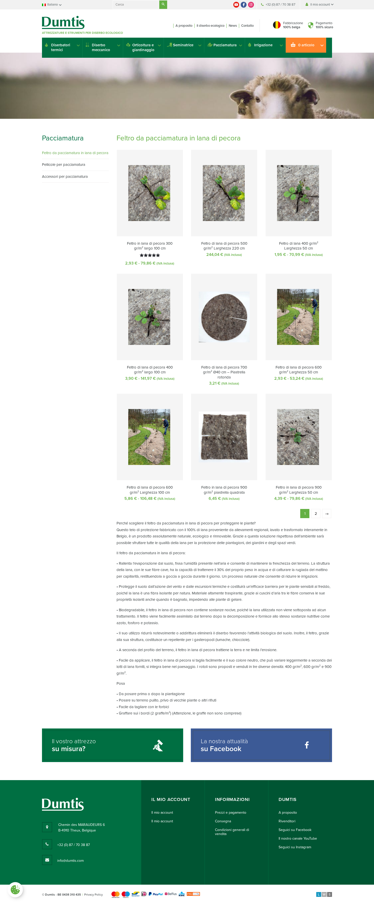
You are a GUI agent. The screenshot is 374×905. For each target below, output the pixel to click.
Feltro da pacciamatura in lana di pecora (75, 153)
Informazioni (232, 799)
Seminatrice (183, 45)
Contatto (247, 26)
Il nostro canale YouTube (298, 838)
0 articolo (306, 45)
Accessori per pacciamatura (65, 176)
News (233, 26)
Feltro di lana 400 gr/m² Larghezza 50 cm (298, 246)
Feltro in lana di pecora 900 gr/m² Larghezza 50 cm (299, 490)
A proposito (184, 26)
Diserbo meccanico (101, 47)
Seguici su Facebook (295, 830)
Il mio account (320, 5)
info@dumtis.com (70, 860)
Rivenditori (287, 821)
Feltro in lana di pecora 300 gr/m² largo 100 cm (149, 246)
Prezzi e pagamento (230, 812)
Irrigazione (263, 45)
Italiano (52, 5)
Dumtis (288, 799)
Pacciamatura (225, 45)
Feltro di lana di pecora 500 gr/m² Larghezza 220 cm (224, 246)
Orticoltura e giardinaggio (143, 47)
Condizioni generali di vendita (232, 832)
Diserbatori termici (60, 47)
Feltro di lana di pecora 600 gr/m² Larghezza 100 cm (150, 490)
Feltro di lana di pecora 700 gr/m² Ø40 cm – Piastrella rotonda (224, 372)
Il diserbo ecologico (210, 26)
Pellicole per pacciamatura (63, 164)
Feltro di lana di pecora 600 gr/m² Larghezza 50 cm (299, 370)
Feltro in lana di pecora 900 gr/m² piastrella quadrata (224, 490)
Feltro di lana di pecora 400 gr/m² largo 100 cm (150, 370)
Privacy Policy (93, 894)
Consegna (223, 821)
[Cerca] (163, 5)
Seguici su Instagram (295, 847)
